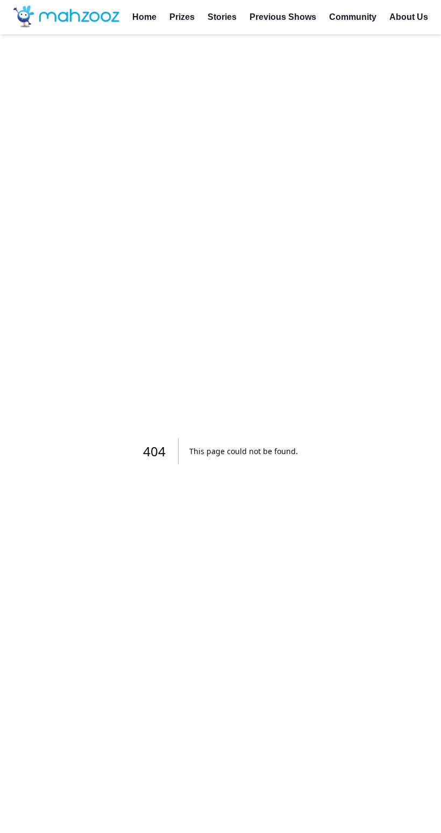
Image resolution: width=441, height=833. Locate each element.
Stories (222, 16)
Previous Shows (283, 16)
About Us (408, 16)
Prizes (182, 16)
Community (352, 16)
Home (144, 16)
